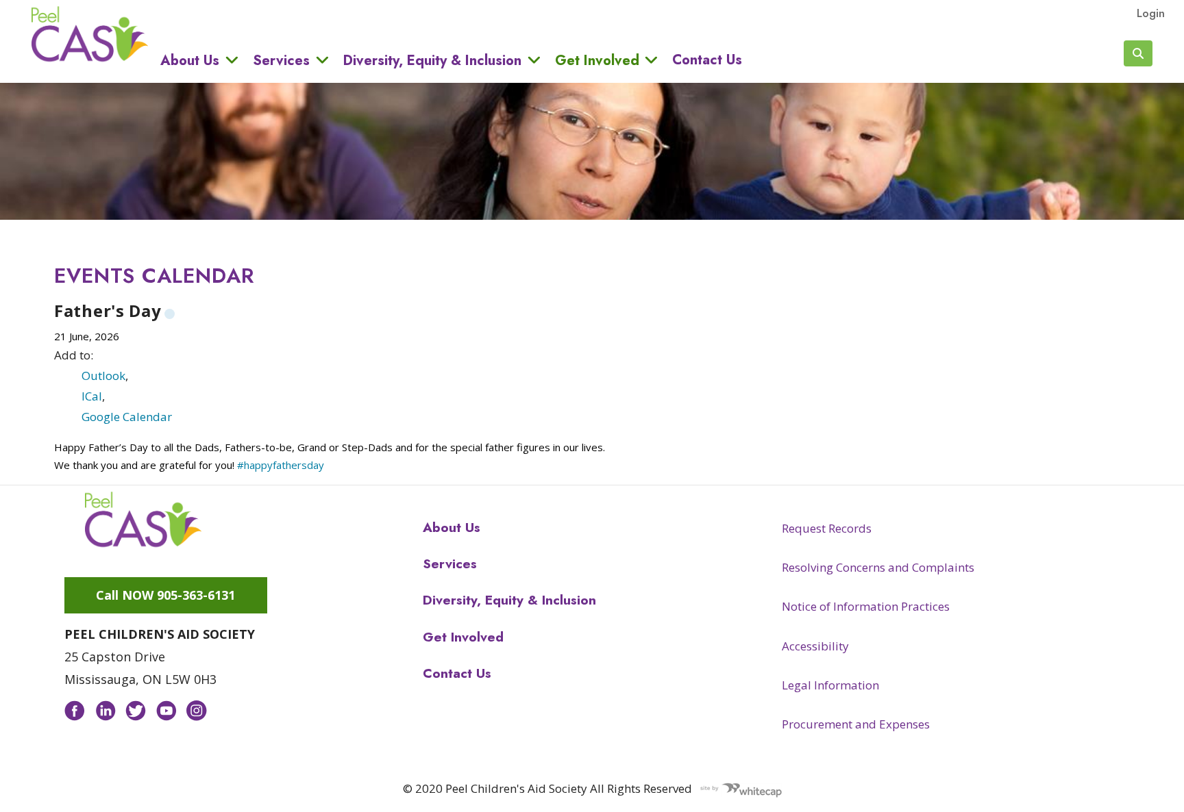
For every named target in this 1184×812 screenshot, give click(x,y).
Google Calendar (127, 416)
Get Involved (597, 59)
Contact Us (707, 60)
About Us (189, 59)
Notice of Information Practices (866, 606)
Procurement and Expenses (856, 724)
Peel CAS (90, 34)
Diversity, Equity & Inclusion (432, 59)
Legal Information (830, 685)
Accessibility (815, 646)
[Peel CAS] (143, 520)
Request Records (827, 528)
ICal (92, 396)
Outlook (103, 375)
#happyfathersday (280, 465)
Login (1151, 13)
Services (281, 59)
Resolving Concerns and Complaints (878, 567)
